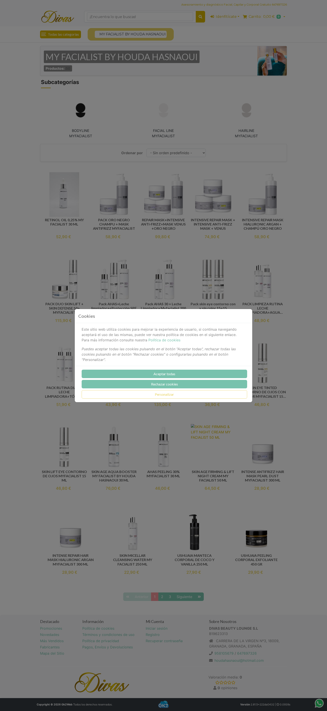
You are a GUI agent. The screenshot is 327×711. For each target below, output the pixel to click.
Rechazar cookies (164, 384)
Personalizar (164, 394)
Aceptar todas (164, 374)
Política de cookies (164, 340)
